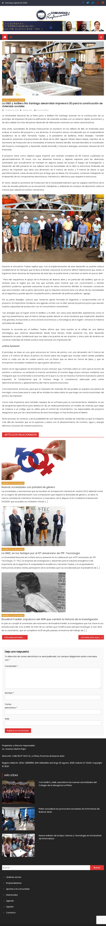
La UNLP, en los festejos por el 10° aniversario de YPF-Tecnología (41, 553)
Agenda (10, 900)
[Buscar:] (46, 867)
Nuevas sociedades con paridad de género (28, 487)
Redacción (27, 110)
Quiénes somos (13, 877)
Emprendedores (14, 883)
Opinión (10, 906)
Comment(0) (42, 110)
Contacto (11, 912)
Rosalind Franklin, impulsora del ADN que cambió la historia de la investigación (50, 619)
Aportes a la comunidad (13, 100)
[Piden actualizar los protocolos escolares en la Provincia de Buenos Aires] (18, 818)
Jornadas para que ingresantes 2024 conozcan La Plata (92, 637)
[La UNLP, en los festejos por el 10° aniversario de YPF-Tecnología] (53, 526)
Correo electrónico (11, 706)
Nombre (9, 693)
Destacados (12, 895)
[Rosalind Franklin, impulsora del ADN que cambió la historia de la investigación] (53, 592)
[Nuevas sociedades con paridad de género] (53, 460)
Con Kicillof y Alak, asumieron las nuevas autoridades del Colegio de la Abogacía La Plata (68, 784)
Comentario (11, 666)
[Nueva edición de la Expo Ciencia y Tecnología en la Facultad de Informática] (18, 845)
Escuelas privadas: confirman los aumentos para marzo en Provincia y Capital (16, 637)
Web (7, 718)
